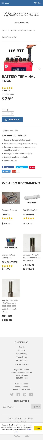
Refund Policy (21, 353)
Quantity (5, 109)
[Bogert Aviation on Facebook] (18, 395)
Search (21, 347)
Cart (39, 3)
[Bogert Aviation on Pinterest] (25, 395)
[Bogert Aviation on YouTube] (31, 395)
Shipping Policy (21, 360)
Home (4, 30)
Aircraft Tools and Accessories (21, 30)
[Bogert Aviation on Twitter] (12, 395)
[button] (7, 88)
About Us (21, 350)
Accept (38, 428)
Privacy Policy (21, 357)
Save (33, 167)
